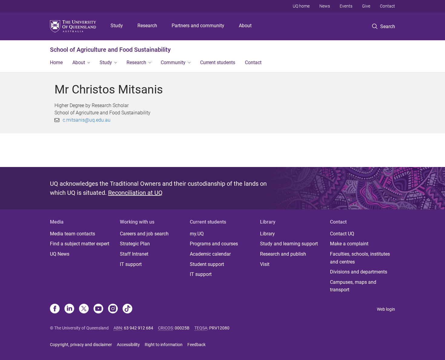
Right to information (164, 344)
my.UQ (197, 234)
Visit (264, 264)
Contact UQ (342, 234)
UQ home (301, 6)
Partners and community (198, 25)
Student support (207, 264)
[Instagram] (113, 309)
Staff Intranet (134, 254)
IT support (131, 264)
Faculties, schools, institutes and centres (360, 258)
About (245, 25)
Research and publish (283, 254)
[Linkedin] (69, 309)
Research (147, 25)
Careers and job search (144, 234)
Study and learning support (289, 244)
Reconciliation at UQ (135, 192)
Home (56, 62)
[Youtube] (98, 309)
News (324, 6)
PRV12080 (219, 328)
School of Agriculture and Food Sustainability (110, 49)
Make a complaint (349, 244)
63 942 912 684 (138, 328)
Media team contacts (72, 234)
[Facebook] (55, 309)
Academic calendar (210, 254)
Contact (387, 6)
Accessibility (128, 344)
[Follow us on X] (84, 309)
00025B (182, 328)
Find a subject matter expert (79, 244)
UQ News (59, 254)
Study (116, 25)
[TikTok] (127, 309)
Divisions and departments (358, 272)
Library (267, 234)
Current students (217, 62)
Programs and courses (214, 244)
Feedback (196, 344)
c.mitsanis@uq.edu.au (86, 120)
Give (366, 6)
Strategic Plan (135, 244)
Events (346, 6)
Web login (386, 309)
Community (173, 62)
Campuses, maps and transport (353, 286)
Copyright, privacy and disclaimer (81, 344)
